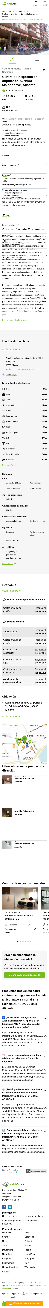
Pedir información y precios (15, 130)
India (26, 1263)
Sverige (6, 1237)
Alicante (5, 17)
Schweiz (28, 1241)
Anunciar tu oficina (34, 1216)
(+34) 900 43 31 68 (10, 1200)
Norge (5, 1241)
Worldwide (29, 1267)
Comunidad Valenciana (29, 14)
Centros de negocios (10, 14)
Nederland (7, 1254)
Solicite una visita (11, 136)
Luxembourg (8, 1263)
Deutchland (7, 1250)
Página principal (8, 11)
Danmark (6, 1232)
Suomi (5, 1245)
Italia (26, 1232)
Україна (28, 1245)
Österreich (29, 1237)
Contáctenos (31, 1220)
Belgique (6, 1258)
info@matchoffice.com (11, 1196)
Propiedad (21, 11)
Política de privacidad (20, 1285)
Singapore (29, 1258)
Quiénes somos (9, 1216)
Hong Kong (30, 1254)
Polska (27, 1250)
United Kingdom (10, 1267)
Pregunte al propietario (14, 133)
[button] (9, 778)
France (5, 1272)
